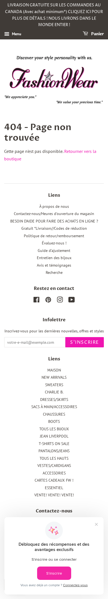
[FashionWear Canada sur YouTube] (71, 300)
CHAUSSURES (54, 414)
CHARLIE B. (54, 392)
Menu (16, 33)
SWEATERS (54, 384)
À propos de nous (54, 206)
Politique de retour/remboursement (54, 235)
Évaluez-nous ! (54, 243)
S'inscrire (84, 342)
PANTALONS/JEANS (54, 450)
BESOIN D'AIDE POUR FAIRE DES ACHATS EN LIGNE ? (54, 221)
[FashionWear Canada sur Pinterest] (48, 300)
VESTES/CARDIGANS (54, 465)
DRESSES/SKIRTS (54, 399)
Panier (97, 34)
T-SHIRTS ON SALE (54, 443)
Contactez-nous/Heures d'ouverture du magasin (54, 213)
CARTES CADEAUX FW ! (54, 480)
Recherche (54, 272)
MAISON (54, 370)
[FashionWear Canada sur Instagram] (60, 300)
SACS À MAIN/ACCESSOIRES (54, 406)
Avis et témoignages (54, 265)
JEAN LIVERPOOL (54, 436)
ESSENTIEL (54, 487)
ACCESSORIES (54, 473)
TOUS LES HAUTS (54, 458)
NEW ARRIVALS (54, 377)
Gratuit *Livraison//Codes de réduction (54, 228)
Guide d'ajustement (54, 250)
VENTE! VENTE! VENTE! (54, 494)
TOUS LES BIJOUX (54, 428)
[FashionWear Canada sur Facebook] (36, 300)
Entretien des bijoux (54, 257)
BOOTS (54, 421)
